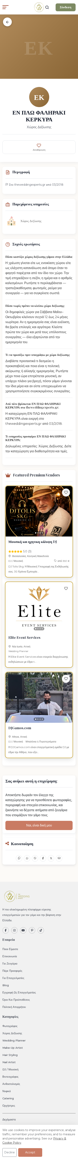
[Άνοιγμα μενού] (5, 7)
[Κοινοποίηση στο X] (51, 858)
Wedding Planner (18, 651)
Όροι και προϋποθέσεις (16, 999)
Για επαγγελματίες (13, 978)
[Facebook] (5, 930)
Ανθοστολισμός (11, 1083)
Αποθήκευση (39, 149)
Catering (8, 1098)
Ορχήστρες (8, 1105)
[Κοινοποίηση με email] (59, 858)
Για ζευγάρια (9, 963)
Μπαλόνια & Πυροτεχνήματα (41, 741)
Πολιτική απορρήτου (14, 1006)
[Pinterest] (32, 930)
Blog (5, 985)
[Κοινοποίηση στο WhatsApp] (27, 858)
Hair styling (10, 1055)
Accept (30, 1152)
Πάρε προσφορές (12, 970)
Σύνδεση (65, 7)
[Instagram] (14, 930)
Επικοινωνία (9, 956)
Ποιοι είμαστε (10, 949)
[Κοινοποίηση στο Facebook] (43, 858)
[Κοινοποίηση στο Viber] (35, 858)
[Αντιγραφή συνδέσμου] (19, 858)
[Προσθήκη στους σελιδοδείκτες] (66, 492)
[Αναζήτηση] (47, 7)
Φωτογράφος (9, 1026)
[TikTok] (41, 930)
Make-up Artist (12, 1047)
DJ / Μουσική (15, 560)
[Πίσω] (7, 21)
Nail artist (9, 1062)
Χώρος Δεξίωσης (12, 1033)
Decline (9, 1152)
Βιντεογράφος (10, 1076)
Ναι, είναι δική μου (39, 825)
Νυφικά (6, 1091)
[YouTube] (23, 930)
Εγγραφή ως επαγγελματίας (19, 992)
